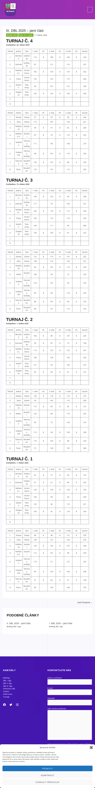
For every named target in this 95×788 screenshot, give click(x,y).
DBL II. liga (17, 626)
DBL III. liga (25, 35)
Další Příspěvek (85, 602)
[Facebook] (4, 704)
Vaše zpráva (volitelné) (57, 708)
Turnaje (6, 697)
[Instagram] (17, 704)
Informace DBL (9, 688)
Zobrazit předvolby (48, 782)
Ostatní (6, 691)
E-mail (50, 688)
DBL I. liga (59, 626)
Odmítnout (47, 775)
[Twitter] (11, 704)
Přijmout (47, 768)
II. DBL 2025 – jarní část (18, 623)
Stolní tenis (7, 694)
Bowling (12, 35)
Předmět (51, 698)
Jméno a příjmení (55, 678)
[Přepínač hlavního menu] (90, 9)
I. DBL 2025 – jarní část (60, 623)
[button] (91, 747)
